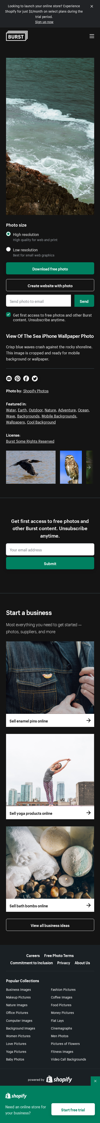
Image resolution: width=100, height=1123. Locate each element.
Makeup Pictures (18, 996)
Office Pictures (17, 1012)
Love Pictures (16, 1043)
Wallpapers (15, 421)
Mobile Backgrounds (59, 415)
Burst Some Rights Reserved (30, 441)
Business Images (18, 989)
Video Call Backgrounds (68, 1058)
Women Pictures (18, 1035)
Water (11, 409)
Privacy (63, 962)
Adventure (67, 409)
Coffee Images (61, 996)
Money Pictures (62, 1012)
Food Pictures (61, 1004)
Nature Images (16, 1004)
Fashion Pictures (63, 989)
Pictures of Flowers (65, 1043)
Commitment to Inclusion (31, 962)
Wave (10, 415)
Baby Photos (15, 1058)
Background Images (20, 1027)
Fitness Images (62, 1051)
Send (84, 301)
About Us (82, 962)
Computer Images (19, 1020)
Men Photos (59, 1035)
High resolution (26, 234)
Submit (50, 563)
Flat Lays (57, 1020)
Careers (33, 955)
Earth (22, 409)
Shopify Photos (36, 390)
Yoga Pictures (16, 1051)
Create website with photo (50, 285)
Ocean (83, 409)
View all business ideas (50, 925)
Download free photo (50, 268)
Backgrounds (28, 415)
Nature (50, 409)
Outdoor (36, 409)
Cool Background (41, 421)
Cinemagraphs (61, 1027)
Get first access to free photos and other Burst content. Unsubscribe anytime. (52, 316)
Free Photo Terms (59, 955)
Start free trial (73, 1109)
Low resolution (25, 249)
